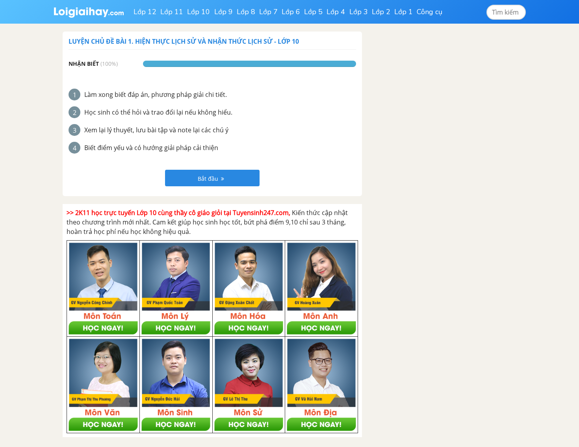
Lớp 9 (223, 12)
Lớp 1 (403, 12)
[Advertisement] (430, 150)
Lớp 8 (246, 12)
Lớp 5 (313, 12)
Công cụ (429, 12)
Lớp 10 (198, 12)
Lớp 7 (268, 12)
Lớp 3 (358, 12)
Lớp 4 (336, 12)
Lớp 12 (145, 12)
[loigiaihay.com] (88, 11)
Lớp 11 (171, 12)
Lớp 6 (291, 12)
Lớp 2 (381, 12)
